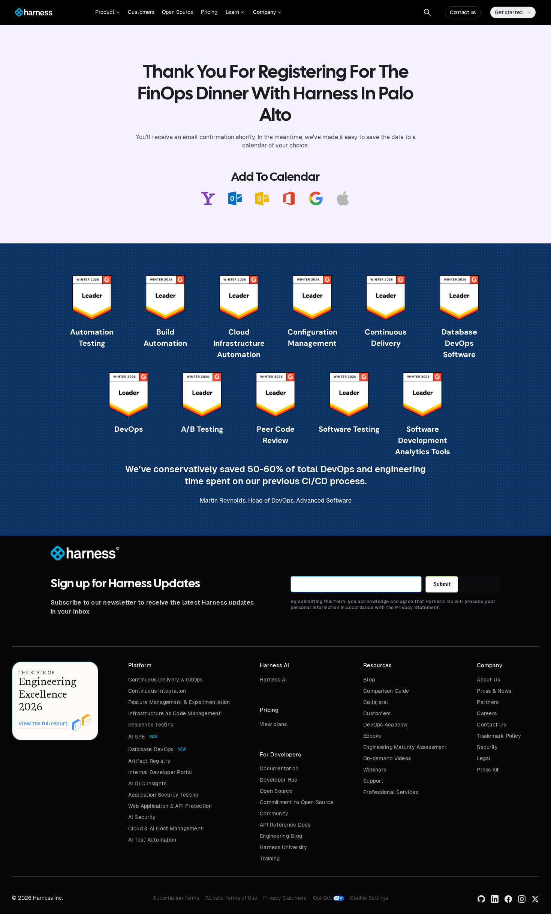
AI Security (142, 817)
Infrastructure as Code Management (174, 713)
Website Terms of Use (231, 897)
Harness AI (273, 679)
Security (487, 747)
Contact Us (491, 724)
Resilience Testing (151, 724)
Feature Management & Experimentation (179, 702)
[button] (107, 12)
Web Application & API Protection (170, 806)
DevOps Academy (385, 724)
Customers (141, 12)
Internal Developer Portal (160, 772)
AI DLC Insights (147, 783)
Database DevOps (151, 749)
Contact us (463, 12)
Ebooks (372, 735)
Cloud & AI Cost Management (165, 828)
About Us (488, 679)
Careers (487, 713)
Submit (441, 584)
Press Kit (488, 769)
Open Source (177, 12)
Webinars (374, 769)
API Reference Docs (285, 824)
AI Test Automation (152, 839)
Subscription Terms (176, 897)
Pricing (209, 12)
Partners (488, 702)
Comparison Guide (386, 690)
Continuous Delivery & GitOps (165, 679)
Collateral (375, 702)
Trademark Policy (499, 735)
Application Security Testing (163, 794)
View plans (273, 724)
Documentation (279, 768)
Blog (369, 679)
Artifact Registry (149, 761)
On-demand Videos (387, 758)
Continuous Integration (157, 690)
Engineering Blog (281, 836)
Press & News (494, 690)
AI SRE (136, 736)
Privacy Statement (285, 897)
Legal (483, 758)
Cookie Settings (369, 898)
